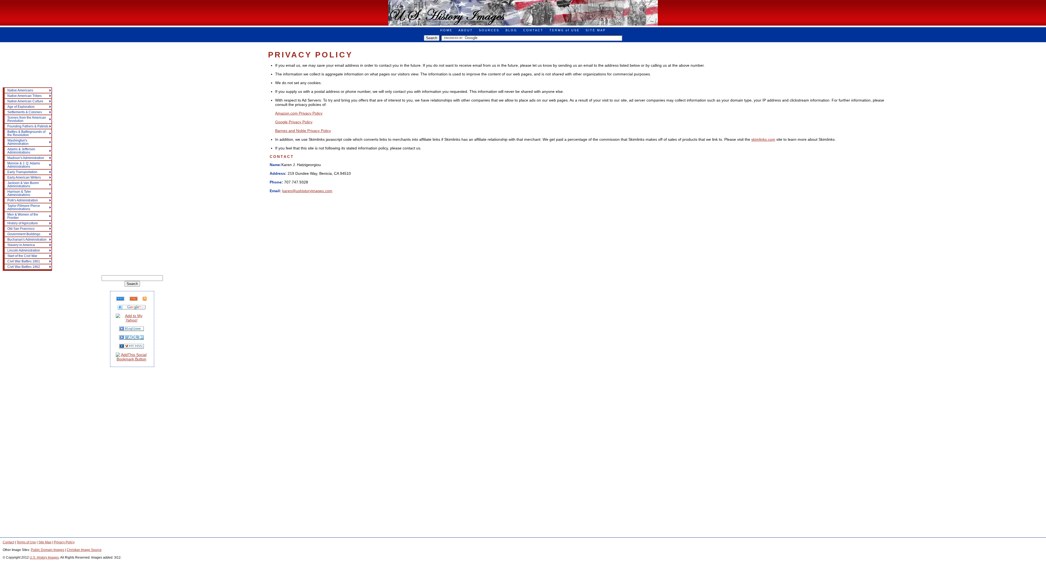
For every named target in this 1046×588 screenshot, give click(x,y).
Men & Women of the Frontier (22, 216)
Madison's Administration (25, 158)
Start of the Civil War (22, 256)
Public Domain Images (47, 550)
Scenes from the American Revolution (26, 119)
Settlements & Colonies (24, 112)
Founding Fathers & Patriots (27, 126)
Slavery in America (21, 245)
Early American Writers (24, 177)
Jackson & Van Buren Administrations (23, 184)
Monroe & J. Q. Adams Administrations (23, 165)
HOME (446, 30)
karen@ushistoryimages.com (307, 191)
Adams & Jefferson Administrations (21, 150)
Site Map (44, 542)
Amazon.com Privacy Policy (299, 113)
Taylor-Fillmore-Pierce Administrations (23, 207)
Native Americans (20, 90)
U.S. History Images (44, 557)
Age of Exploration (21, 107)
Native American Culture (25, 101)
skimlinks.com (763, 139)
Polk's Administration (22, 200)
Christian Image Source (84, 550)
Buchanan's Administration (27, 239)
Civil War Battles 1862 (23, 267)
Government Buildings (23, 234)
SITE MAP (596, 30)
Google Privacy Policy (293, 122)
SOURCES (489, 30)
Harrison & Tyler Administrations (19, 193)
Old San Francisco (21, 229)
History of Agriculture (22, 223)
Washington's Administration (18, 142)
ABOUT (465, 30)
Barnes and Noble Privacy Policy (303, 130)
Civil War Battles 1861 (23, 261)
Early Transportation (22, 172)
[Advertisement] (24, 75)
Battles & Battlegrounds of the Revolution (26, 133)
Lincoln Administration (23, 250)
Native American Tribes (24, 96)
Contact (8, 542)
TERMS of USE (564, 30)
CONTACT (533, 30)
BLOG (511, 30)
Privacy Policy (64, 542)
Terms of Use (26, 542)
